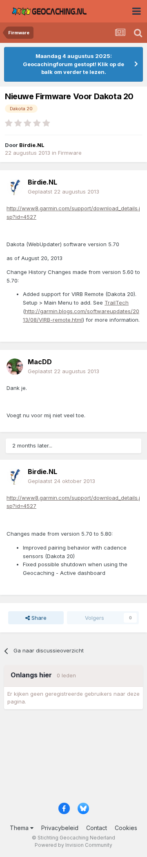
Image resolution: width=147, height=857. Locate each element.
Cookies (126, 827)
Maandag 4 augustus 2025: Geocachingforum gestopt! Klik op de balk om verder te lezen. (73, 64)
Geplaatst (63, 191)
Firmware (70, 152)
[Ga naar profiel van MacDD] (15, 366)
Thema (20, 827)
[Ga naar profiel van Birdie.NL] (15, 187)
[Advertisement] (73, 759)
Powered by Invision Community (73, 845)
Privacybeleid (59, 827)
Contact (96, 827)
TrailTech (117, 302)
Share (38, 617)
